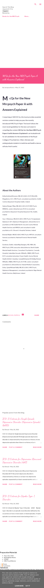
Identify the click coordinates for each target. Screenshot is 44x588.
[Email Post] (23, 315)
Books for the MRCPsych (10, 16)
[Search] (35, 3)
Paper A (17, 315)
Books (10, 315)
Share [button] (36, 315)
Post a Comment (15, 447)
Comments (6, 566)
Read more (37, 447)
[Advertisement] (22, 45)
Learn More (19, 586)
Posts (5, 564)
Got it (28, 586)
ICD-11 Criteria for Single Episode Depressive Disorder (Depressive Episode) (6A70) (21, 422)
